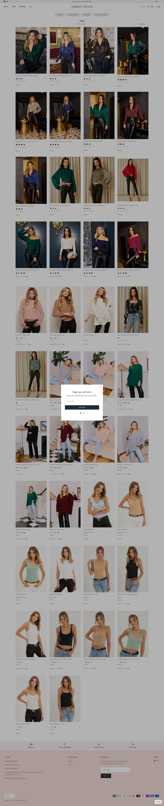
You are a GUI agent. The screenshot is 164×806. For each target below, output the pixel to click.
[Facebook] (80, 413)
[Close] (100, 387)
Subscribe (82, 407)
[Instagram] (83, 413)
